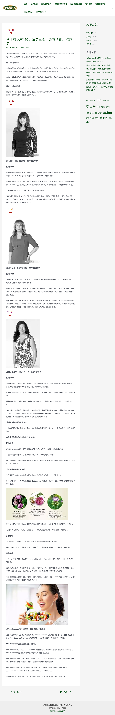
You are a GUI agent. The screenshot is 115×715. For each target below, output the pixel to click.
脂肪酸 (104, 117)
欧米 (108, 107)
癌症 (96, 113)
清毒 (92, 113)
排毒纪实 (15, 47)
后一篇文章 (65, 692)
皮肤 (100, 113)
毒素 (87, 113)
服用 (103, 106)
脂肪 (97, 118)
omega (92, 100)
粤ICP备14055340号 (58, 711)
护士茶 (8, 47)
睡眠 (87, 118)
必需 (108, 100)
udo (99, 100)
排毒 (98, 107)
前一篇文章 (16, 692)
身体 (110, 118)
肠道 (92, 118)
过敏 (88, 122)
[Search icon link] (112, 8)
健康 (104, 100)
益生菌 (88, 44)
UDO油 (89, 33)
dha (87, 100)
